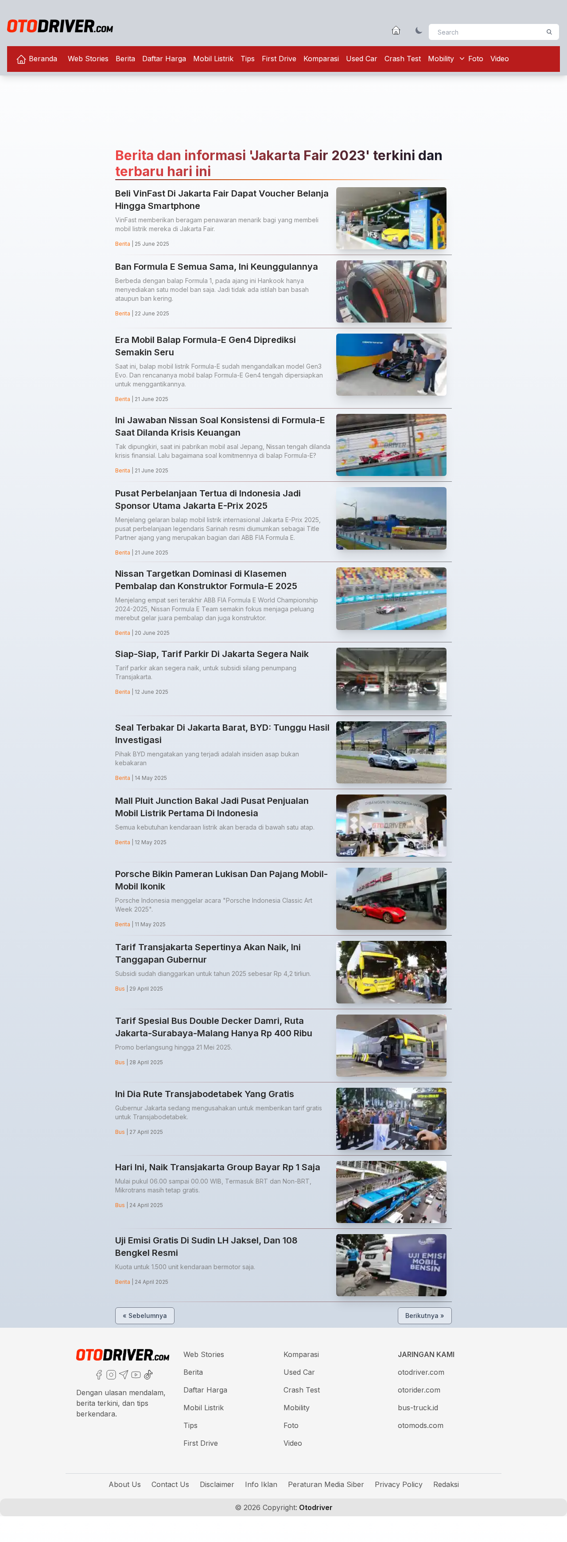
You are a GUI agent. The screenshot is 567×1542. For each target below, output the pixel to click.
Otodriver (315, 1507)
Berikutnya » (424, 1315)
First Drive (279, 58)
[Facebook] (98, 1374)
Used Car (361, 58)
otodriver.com (421, 1372)
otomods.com (420, 1425)
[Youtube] (135, 1374)
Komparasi (321, 58)
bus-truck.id (418, 1407)
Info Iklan (261, 1484)
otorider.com (419, 1389)
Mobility (441, 58)
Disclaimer (217, 1484)
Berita (125, 58)
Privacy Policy (399, 1484)
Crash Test (402, 58)
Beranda (42, 58)
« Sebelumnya (145, 1315)
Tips (248, 58)
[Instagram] (110, 1374)
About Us (125, 1484)
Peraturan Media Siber (326, 1484)
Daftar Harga (164, 58)
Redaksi (446, 1484)
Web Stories (88, 58)
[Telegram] (123, 1374)
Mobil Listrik (213, 58)
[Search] (549, 31)
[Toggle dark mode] (419, 30)
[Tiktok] (147, 1374)
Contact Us (170, 1484)
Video (499, 58)
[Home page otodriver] (396, 30)
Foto (475, 58)
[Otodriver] (60, 26)
